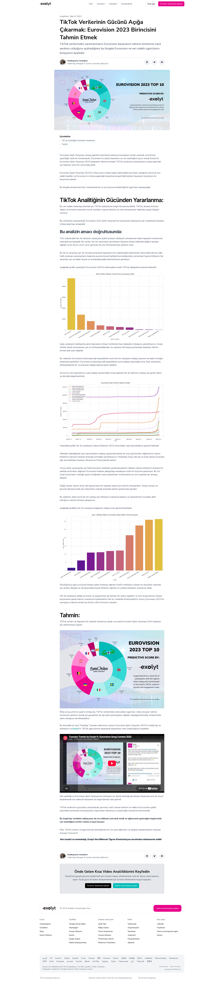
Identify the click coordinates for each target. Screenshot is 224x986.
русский (70, 961)
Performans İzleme (106, 939)
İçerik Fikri (102, 924)
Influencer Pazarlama (106, 942)
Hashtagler (73, 927)
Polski (51, 961)
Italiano (116, 958)
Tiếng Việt (140, 961)
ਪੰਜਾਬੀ (44, 961)
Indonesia (106, 958)
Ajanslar (131, 942)
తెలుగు (87, 961)
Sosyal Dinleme (75, 931)
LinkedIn (160, 924)
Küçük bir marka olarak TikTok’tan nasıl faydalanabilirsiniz (110, 978)
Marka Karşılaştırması (77, 942)
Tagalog (105, 961)
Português (60, 961)
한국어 (139, 958)
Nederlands (173, 958)
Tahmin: (65, 144)
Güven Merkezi (46, 935)
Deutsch (58, 958)
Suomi (83, 958)
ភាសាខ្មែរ (132, 958)
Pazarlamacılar (134, 939)
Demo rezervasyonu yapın (167, 931)
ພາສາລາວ (148, 958)
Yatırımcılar (132, 924)
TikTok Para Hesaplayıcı (147, 978)
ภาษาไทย (95, 961)
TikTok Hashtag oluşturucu (50, 978)
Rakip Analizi (103, 927)
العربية (44, 958)
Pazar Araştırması (105, 931)
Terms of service (175, 966)
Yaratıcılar (131, 931)
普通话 (149, 961)
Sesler (71, 935)
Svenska (79, 961)
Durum (159, 935)
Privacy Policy (163, 966)
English (67, 958)
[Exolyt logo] (45, 4)
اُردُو (132, 961)
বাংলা (51, 958)
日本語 (123, 958)
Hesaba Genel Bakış (77, 924)
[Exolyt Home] (49, 908)
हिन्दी (99, 958)
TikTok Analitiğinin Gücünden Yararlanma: (78, 140)
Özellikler (44, 927)
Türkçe (113, 961)
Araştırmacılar (133, 927)
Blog (42, 931)
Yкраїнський (123, 961)
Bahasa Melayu (160, 958)
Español (75, 958)
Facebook (161, 927)
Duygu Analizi (74, 939)
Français (92, 958)
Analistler (132, 935)
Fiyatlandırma (126, 4)
